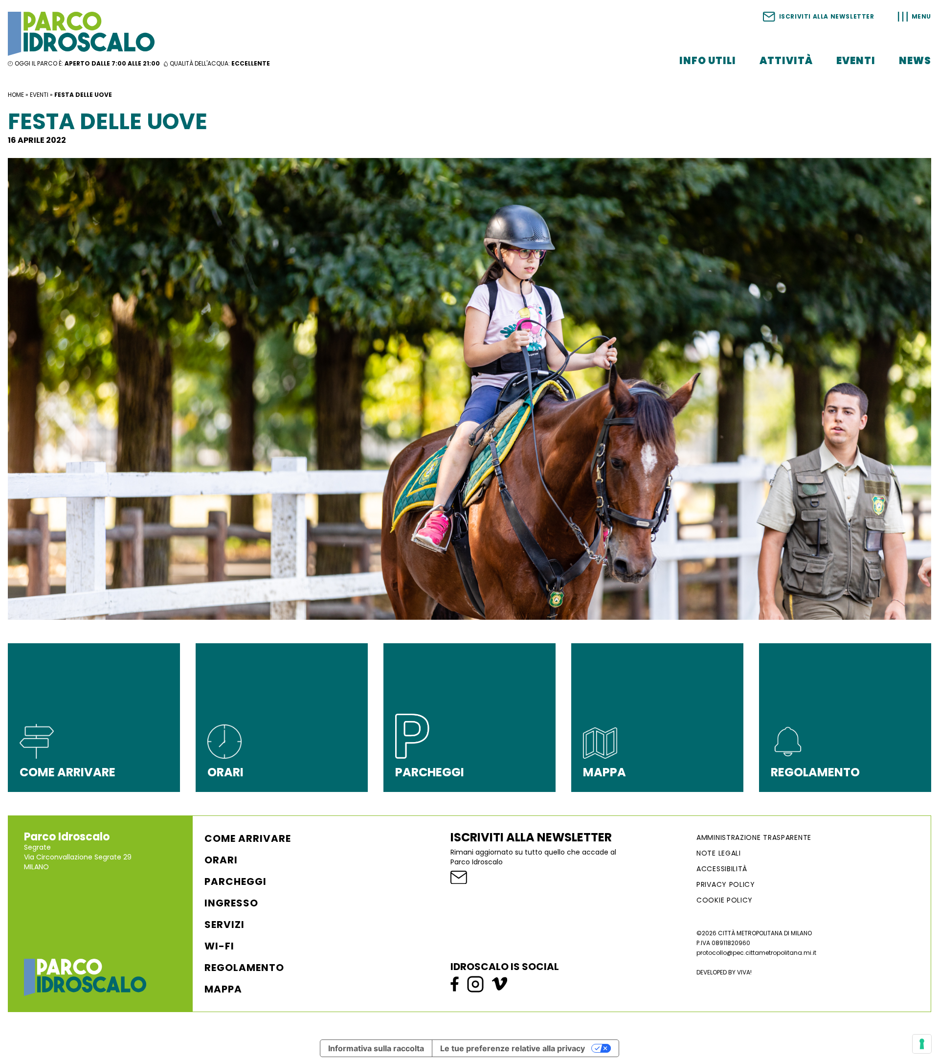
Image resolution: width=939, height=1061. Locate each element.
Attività (786, 61)
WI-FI (219, 946)
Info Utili (707, 61)
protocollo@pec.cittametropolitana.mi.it (756, 952)
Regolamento (244, 967)
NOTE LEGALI (718, 853)
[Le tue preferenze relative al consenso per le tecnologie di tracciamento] (922, 1044)
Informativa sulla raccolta (376, 1048)
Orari (221, 860)
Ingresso (231, 903)
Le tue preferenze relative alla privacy (512, 1048)
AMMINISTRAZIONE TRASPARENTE (753, 837)
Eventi (855, 61)
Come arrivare (247, 838)
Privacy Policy (725, 884)
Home (16, 94)
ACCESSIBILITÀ (721, 869)
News (915, 61)
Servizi (224, 924)
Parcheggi (235, 881)
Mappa (223, 989)
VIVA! (744, 972)
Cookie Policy (724, 900)
